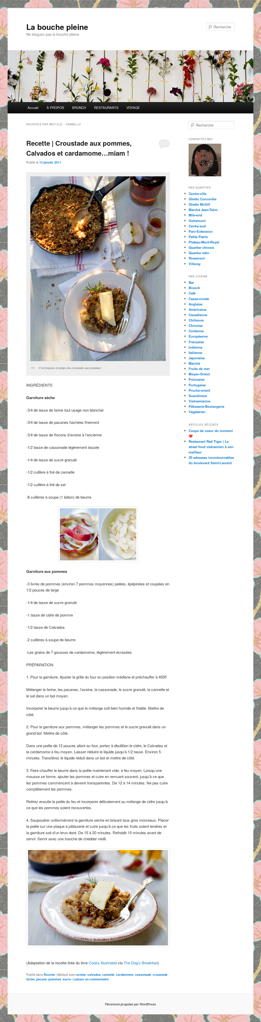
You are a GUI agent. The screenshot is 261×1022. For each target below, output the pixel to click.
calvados (94, 974)
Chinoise (196, 325)
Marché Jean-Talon (203, 209)
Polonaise (196, 379)
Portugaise (197, 385)
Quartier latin (199, 252)
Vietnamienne (199, 401)
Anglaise (195, 304)
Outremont (197, 220)
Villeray (195, 263)
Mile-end (195, 215)
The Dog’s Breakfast (141, 962)
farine (30, 979)
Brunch (194, 287)
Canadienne (198, 314)
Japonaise (197, 357)
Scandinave (198, 395)
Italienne (195, 352)
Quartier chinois (201, 247)
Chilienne (196, 320)
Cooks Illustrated (103, 962)
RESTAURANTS (106, 107)
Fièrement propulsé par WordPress (130, 1004)
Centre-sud (197, 226)
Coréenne (196, 330)
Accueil (33, 107)
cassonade (143, 974)
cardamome (125, 974)
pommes (54, 979)
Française (196, 341)
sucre (67, 979)
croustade (160, 974)
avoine (81, 974)
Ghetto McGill (199, 204)
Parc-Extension (201, 231)
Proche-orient (199, 390)
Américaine (197, 309)
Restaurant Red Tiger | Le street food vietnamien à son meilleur (211, 446)
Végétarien (197, 411)
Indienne (195, 347)
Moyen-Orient (199, 374)
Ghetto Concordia (202, 198)
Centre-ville (197, 193)
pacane (41, 979)
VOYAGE (133, 107)
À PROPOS (55, 107)
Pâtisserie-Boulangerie (206, 406)
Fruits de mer (199, 368)
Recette (49, 974)
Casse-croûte (199, 298)
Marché (194, 363)
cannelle (108, 974)
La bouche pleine (57, 26)
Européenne (198, 336)
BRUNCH (79, 107)
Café (192, 293)
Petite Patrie (198, 236)
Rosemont (197, 258)
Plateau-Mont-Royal (204, 242)
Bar (191, 282)
